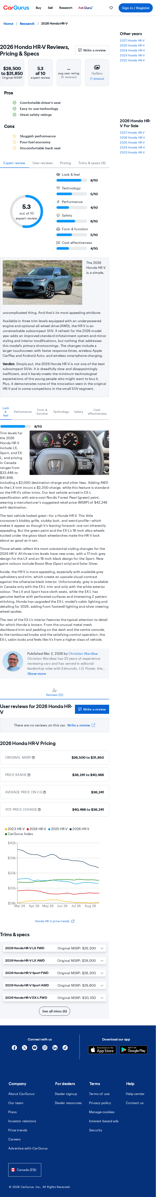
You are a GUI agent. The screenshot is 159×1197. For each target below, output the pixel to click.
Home (8, 23)
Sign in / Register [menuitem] (135, 8)
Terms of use (99, 1094)
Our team (16, 1103)
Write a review (94, 50)
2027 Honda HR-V (132, 40)
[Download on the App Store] (102, 1050)
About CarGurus (21, 1094)
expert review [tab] (14, 163)
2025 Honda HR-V (132, 45)
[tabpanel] (54, 531)
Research (27, 23)
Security (95, 1130)
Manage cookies (101, 1112)
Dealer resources (68, 1103)
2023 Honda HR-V (132, 55)
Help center (135, 1094)
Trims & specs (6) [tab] (92, 163)
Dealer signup (66, 1094)
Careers (14, 1139)
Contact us (135, 1103)
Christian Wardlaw (83, 653)
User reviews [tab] (43, 163)
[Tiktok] (65, 1049)
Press (12, 1112)
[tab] (5, 412)
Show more (37, 673)
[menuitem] (39, 7)
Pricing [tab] (65, 163)
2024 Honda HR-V (132, 50)
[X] (24, 1049)
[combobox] (24, 1170)
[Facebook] (14, 1049)
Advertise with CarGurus (28, 1148)
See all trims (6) (54, 1011)
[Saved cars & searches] (111, 8)
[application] (54, 867)
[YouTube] (34, 1049)
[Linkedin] (55, 1049)
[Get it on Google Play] (133, 1050)
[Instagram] (44, 1049)
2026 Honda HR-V (132, 137)
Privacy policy (100, 1103)
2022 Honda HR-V (132, 60)
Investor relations (22, 1121)
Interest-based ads (104, 1121)
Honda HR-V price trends (52, 921)
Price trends (17, 1130)
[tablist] (54, 163)
